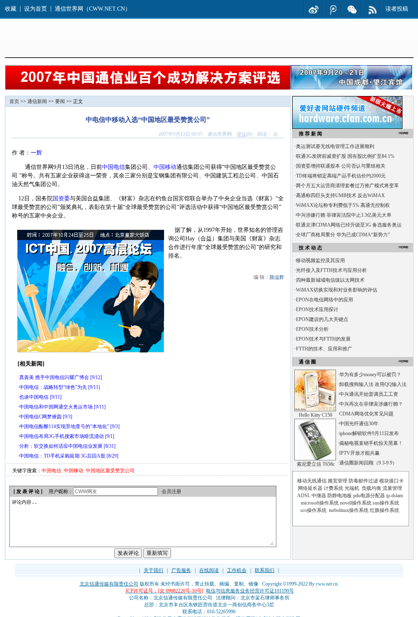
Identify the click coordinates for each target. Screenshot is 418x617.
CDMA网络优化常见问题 (366, 414)
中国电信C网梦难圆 (40, 417)
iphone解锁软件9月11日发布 (369, 433)
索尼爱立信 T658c (316, 464)
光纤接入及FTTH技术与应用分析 (331, 270)
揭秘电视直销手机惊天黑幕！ (371, 443)
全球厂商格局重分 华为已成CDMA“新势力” (343, 235)
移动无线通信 (312, 481)
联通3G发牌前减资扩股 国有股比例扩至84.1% (345, 156)
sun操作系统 (386, 503)
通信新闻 (37, 101)
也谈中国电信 (34, 397)
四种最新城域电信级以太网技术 (330, 280)
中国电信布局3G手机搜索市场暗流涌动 (61, 436)
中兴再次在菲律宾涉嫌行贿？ (371, 404)
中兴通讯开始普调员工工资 (368, 394)
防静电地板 (339, 495)
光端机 (352, 488)
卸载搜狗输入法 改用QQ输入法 (373, 384)
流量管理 (392, 488)
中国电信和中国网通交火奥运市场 (56, 407)
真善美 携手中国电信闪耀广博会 (54, 377)
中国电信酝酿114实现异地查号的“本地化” (64, 426)
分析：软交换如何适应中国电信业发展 (60, 446)
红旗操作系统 (384, 510)
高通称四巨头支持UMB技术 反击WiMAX (340, 195)
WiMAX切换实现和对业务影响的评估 (336, 290)
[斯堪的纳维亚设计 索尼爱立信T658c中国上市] (315, 459)
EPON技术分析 (312, 329)
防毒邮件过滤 (363, 481)
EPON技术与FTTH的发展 (323, 339)
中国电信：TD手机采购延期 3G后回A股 (62, 456)
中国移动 (164, 167)
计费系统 (333, 488)
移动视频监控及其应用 (320, 260)
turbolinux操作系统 (349, 510)
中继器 (318, 495)
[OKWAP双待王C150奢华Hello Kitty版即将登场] (315, 410)
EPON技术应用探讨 (317, 309)
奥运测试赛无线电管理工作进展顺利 (335, 146)
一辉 (36, 153)
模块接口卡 (391, 481)
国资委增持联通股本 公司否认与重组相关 (340, 166)
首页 (14, 101)
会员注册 (171, 491)
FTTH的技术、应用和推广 (324, 349)
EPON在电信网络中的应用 (324, 300)
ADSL (303, 495)
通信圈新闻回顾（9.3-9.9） (368, 463)
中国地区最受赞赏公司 (110, 470)
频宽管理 (337, 481)
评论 (242, 134)
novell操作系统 (355, 503)
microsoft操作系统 (320, 503)
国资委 (61, 198)
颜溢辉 (276, 277)
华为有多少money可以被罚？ (370, 374)
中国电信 (113, 167)
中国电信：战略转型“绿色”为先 (53, 387)
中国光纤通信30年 (358, 423)
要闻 (60, 101)
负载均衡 (371, 488)
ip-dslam (394, 495)
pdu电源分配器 (369, 495)
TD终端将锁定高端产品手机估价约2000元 (341, 176)
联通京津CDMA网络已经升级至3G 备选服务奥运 (349, 225)
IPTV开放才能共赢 (359, 453)
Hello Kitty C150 (315, 415)
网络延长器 (310, 488)
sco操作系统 (313, 510)
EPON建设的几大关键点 (322, 319)
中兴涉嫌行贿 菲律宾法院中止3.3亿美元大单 (343, 215)
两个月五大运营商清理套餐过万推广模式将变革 (347, 185)
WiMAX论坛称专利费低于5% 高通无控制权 (343, 205)
